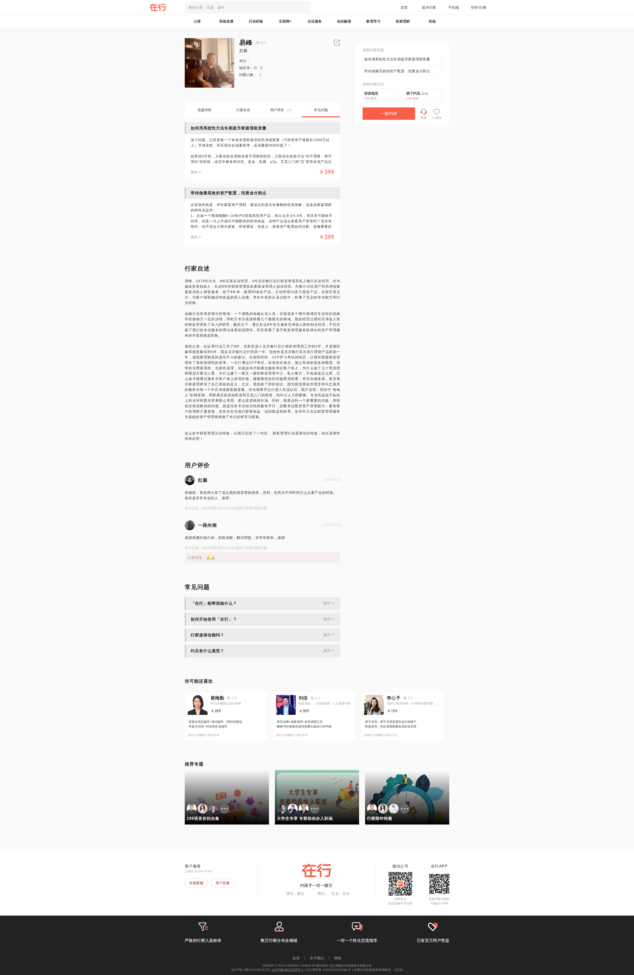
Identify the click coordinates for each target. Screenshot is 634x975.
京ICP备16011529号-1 (288, 970)
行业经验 (256, 21)
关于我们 (317, 958)
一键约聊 (388, 113)
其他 (432, 21)
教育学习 (373, 21)
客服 (424, 118)
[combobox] (248, 7)
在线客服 (196, 883)
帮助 (338, 958)
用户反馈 (222, 883)
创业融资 (344, 21)
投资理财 (403, 21)
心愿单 (437, 118)
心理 (197, 21)
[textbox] (248, 7)
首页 (404, 7)
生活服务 (315, 21)
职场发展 (226, 21)
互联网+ (285, 21)
